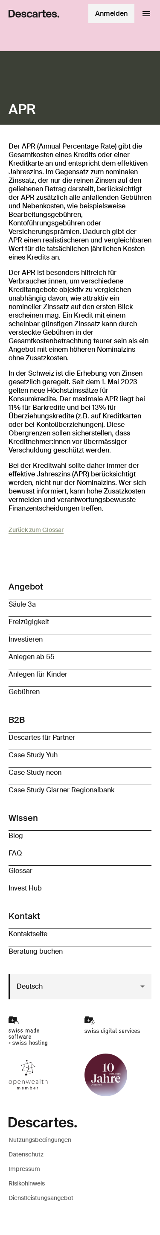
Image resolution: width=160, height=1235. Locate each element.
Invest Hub (25, 888)
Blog (16, 835)
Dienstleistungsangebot (41, 1198)
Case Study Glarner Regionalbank (61, 789)
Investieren (26, 639)
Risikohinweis (27, 1183)
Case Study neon (35, 772)
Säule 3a (22, 604)
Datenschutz (26, 1154)
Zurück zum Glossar (36, 530)
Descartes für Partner (42, 737)
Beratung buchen (36, 951)
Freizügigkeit (29, 621)
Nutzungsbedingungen (40, 1140)
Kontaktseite (28, 933)
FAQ (15, 853)
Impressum (24, 1169)
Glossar (20, 870)
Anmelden (111, 13)
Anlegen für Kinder (38, 674)
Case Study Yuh (33, 754)
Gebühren (24, 691)
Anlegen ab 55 (32, 656)
